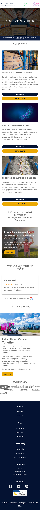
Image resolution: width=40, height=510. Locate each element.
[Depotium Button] (20, 386)
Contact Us (20, 416)
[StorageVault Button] (8, 390)
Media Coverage (20, 471)
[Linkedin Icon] (19, 487)
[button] (29, 4)
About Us (20, 412)
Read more (9, 252)
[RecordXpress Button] (36, 390)
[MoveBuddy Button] (4, 394)
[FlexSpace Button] (36, 386)
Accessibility (20, 449)
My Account (20, 428)
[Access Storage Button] (4, 386)
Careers (20, 468)
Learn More (20, 94)
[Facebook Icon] (11, 487)
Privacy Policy (20, 432)
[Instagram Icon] (27, 487)
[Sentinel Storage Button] (12, 386)
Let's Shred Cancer (20, 457)
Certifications (20, 437)
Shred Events (20, 453)
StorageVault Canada (20, 475)
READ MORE (7, 374)
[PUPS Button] (24, 390)
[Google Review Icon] (32, 299)
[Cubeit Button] (28, 386)
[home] (8, 4)
